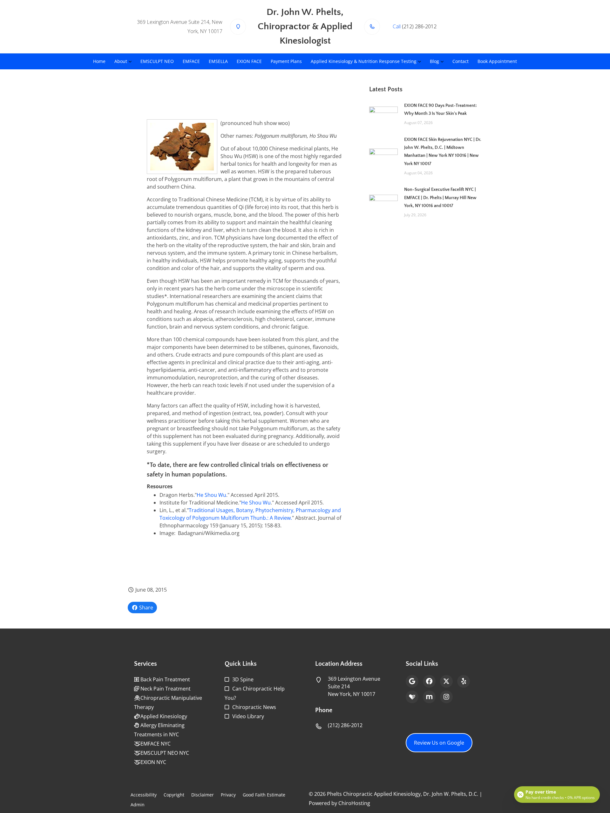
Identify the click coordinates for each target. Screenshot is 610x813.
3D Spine (243, 679)
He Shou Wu (211, 494)
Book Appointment (497, 61)
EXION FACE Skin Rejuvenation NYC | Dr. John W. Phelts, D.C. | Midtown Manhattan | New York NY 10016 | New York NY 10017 (442, 151)
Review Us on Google (439, 742)
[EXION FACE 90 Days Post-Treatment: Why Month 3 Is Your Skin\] (383, 113)
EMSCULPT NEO (157, 61)
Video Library (248, 716)
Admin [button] (138, 805)
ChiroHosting (354, 803)
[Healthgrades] (412, 697)
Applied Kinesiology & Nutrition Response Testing (364, 61)
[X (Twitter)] (446, 681)
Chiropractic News (254, 707)
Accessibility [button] (144, 795)
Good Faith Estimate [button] (264, 795)
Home (99, 61)
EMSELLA (218, 61)
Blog (434, 61)
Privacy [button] (228, 795)
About (120, 61)
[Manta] (429, 697)
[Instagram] (446, 697)
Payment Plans (286, 61)
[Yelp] (463, 681)
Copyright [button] (174, 795)
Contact (460, 61)
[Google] (412, 681)
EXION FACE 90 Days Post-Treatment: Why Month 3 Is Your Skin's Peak (440, 109)
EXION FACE (249, 61)
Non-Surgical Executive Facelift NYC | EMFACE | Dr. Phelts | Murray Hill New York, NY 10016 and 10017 (440, 197)
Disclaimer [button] (202, 795)
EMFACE (191, 61)
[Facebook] (429, 681)
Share (145, 607)
